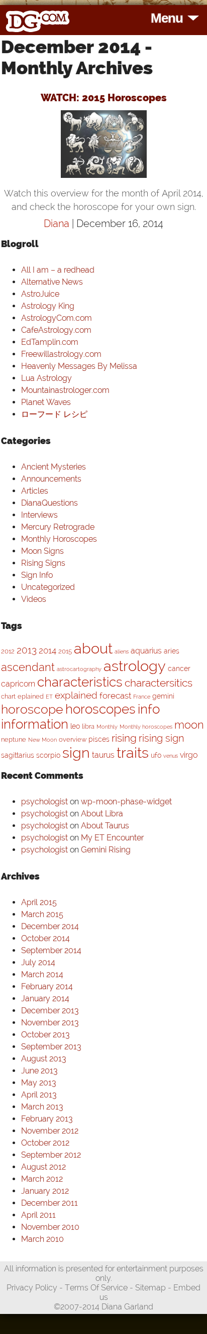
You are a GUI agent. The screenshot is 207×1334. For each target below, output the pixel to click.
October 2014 (45, 938)
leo (75, 726)
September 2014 (51, 950)
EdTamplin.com (49, 342)
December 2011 (49, 1203)
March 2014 (42, 974)
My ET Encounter (112, 837)
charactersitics (158, 683)
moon (189, 724)
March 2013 (42, 1106)
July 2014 (38, 962)
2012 (8, 651)
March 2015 (42, 914)
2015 (65, 651)
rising (124, 738)
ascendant (28, 667)
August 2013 (43, 1058)
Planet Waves (46, 402)
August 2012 (43, 1167)
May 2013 (38, 1082)
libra (88, 726)
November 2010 (50, 1227)
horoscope (32, 709)
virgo (188, 755)
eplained (31, 696)
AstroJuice (40, 294)
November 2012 (49, 1131)
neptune (13, 739)
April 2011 (38, 1215)
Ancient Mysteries (53, 467)
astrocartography (79, 669)
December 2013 (49, 1010)
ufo (156, 755)
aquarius (146, 650)
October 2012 (45, 1143)
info (149, 709)
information (34, 724)
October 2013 (45, 1034)
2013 (27, 650)
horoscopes (100, 709)
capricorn (18, 684)
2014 (47, 650)
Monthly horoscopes (146, 727)
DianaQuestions (49, 503)
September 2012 (51, 1155)
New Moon (42, 740)
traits (133, 752)
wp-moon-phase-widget (126, 801)
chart (8, 696)
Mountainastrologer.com (65, 390)
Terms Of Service (96, 1287)
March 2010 (42, 1239)
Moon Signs (42, 551)
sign (76, 752)
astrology (135, 666)
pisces (99, 739)
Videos (33, 599)
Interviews (39, 515)
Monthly (107, 727)
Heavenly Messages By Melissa (79, 366)
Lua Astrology (46, 378)
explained (76, 695)
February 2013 (46, 1119)
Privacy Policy (32, 1287)
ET (49, 697)
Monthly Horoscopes (59, 539)
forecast (115, 696)
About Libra (102, 813)
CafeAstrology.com (56, 330)
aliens (122, 651)
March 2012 (42, 1179)
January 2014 (45, 998)
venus (170, 756)
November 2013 (49, 1022)
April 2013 (38, 1094)
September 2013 (51, 1046)
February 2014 (47, 986)
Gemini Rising (106, 849)
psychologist (44, 801)
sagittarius (17, 755)
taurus (103, 755)
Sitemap (150, 1287)
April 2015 (39, 902)
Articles (34, 491)
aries (171, 650)
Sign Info (37, 575)
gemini (163, 696)
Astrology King (47, 306)
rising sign (161, 738)
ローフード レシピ (54, 414)
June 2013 (39, 1070)
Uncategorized (48, 587)
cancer (179, 668)
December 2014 (50, 926)
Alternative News (52, 282)
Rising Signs (43, 563)
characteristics (80, 682)
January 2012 (45, 1191)
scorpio (48, 755)
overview (72, 739)
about (93, 648)
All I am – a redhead (57, 270)
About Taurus (105, 825)
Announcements (51, 479)
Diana (58, 223)
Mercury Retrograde (57, 527)
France (141, 697)
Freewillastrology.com (61, 354)
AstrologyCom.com (56, 318)
